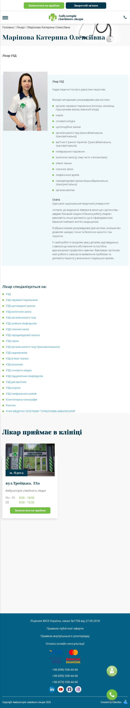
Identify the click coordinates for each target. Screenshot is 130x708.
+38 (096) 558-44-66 (65, 669)
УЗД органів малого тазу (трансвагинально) (33, 347)
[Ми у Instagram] (78, 691)
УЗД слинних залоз (17, 329)
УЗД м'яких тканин (17, 358)
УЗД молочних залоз (18, 311)
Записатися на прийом (44, 5)
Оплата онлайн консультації (65, 643)
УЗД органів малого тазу (21, 317)
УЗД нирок (12, 341)
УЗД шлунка (13, 388)
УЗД (8, 294)
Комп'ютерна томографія (21, 399)
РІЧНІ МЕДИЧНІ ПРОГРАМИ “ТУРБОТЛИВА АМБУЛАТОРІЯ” (40, 411)
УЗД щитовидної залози (20, 306)
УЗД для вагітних (16, 382)
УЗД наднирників (16, 352)
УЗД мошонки (14, 364)
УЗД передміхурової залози (23, 335)
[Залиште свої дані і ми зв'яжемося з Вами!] (112, 694)
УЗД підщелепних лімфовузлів (24, 376)
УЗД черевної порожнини (22, 300)
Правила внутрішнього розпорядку (65, 636)
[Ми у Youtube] (61, 691)
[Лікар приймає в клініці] (61, 558)
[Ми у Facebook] (69, 691)
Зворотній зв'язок (86, 5)
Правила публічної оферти (65, 628)
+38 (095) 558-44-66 (65, 676)
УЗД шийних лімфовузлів (21, 323)
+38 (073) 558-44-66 (65, 682)
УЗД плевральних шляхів (21, 393)
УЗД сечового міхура (19, 370)
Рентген (11, 405)
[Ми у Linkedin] (52, 691)
